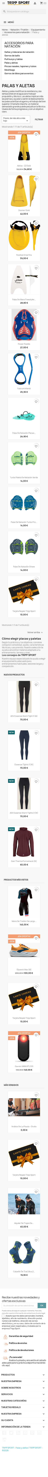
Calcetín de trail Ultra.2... (24, 1271)
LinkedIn (4, 1440)
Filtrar (39, 119)
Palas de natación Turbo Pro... (24, 522)
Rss (18, 1433)
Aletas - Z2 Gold (24, 165)
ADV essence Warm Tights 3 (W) (24, 813)
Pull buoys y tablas (13, 59)
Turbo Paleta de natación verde (24, 477)
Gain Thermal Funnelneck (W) (24, 861)
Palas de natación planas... (24, 433)
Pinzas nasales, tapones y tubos (20, 66)
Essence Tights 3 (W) (24, 764)
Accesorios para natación (18, 44)
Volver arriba (35, 632)
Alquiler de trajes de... (24, 1223)
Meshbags (9, 70)
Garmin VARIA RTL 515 (24, 1066)
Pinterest (32, 1433)
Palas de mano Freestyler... (24, 299)
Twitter (11, 1433)
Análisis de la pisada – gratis (24, 1126)
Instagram (39, 1433)
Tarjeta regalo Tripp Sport (24, 611)
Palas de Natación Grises (24, 566)
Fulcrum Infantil (24, 388)
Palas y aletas (11, 62)
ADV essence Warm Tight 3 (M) (24, 716)
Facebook (4, 1433)
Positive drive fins (24, 255)
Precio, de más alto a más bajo (16, 119)
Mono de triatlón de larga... (24, 921)
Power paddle (24, 344)
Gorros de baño (12, 55)
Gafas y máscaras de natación (19, 52)
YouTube (25, 1433)
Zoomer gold (24, 210)
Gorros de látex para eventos (18, 73)
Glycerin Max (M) (24, 969)
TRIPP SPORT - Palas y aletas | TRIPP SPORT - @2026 (22, 1449)
